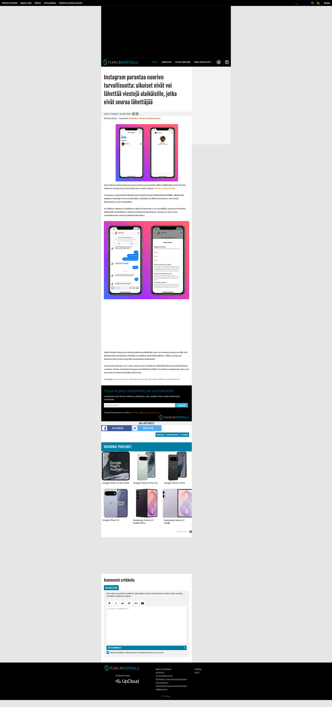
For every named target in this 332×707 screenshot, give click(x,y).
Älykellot (38, 3)
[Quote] (123, 602)
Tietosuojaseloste (162, 683)
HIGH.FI (197, 673)
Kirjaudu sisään (111, 588)
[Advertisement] (146, 329)
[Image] (142, 602)
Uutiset (155, 62)
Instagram (184, 435)
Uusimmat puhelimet (118, 447)
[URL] (129, 602)
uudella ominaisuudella (164, 188)
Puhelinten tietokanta (10, 3)
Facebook (118, 428)
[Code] (136, 602)
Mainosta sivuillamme (163, 669)
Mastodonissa (155, 118)
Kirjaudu (327, 3)
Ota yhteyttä (160, 673)
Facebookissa (133, 118)
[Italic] (116, 602)
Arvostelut (167, 62)
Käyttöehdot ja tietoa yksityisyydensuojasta (171, 679)
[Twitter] (137, 114)
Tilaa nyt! (181, 405)
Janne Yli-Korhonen (111, 114)
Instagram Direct (173, 435)
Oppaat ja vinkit (26, 3)
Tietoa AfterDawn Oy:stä (164, 676)
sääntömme (135, 413)
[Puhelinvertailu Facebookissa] (227, 62)
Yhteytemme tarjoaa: (122, 676)
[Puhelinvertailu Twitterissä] (219, 62)
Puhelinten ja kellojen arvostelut (70, 3)
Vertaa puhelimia (50, 3)
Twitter (148, 428)
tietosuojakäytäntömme (151, 413)
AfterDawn (198, 669)
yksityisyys (160, 435)
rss (318, 3)
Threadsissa (143, 118)
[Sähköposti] (133, 114)
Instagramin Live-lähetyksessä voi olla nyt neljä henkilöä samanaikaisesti (146, 379)
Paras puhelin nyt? (202, 62)
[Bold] (109, 602)
